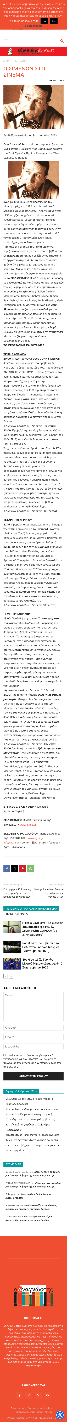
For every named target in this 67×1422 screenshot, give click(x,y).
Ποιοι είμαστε (17, 1408)
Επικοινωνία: (22, 1372)
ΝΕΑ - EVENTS (20, 60)
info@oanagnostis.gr (41, 1372)
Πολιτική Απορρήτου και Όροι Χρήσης (33, 1411)
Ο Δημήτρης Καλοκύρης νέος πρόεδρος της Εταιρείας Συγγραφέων (17, 893)
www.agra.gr (35, 838)
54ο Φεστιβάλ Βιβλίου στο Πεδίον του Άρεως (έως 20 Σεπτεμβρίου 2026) (40, 947)
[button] (5, 41)
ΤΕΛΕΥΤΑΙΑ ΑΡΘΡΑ (16, 913)
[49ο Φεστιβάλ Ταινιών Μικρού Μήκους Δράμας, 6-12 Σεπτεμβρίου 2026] (12, 964)
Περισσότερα (33, 1365)
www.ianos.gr (28, 824)
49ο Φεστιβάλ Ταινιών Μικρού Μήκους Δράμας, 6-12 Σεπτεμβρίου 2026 (42, 963)
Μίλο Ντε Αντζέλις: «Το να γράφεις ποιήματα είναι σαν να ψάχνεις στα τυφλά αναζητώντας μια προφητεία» (32, 1145)
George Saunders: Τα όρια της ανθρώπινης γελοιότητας (49, 893)
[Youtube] (47, 1395)
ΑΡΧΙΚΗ (6, 60)
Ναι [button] (44, 21)
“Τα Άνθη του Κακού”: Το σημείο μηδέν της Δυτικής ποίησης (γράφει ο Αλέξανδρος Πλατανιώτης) (30, 1124)
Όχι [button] (53, 21)
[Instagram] (28, 1395)
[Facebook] (6, 868)
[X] (14, 868)
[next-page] (11, 976)
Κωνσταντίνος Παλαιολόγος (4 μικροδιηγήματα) (32, 1134)
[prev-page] (5, 976)
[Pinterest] (22, 868)
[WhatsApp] (30, 868)
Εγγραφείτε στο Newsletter (40, 1408)
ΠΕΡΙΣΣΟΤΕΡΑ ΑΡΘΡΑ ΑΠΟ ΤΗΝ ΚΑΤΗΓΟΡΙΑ (31, 908)
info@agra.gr (11, 842)
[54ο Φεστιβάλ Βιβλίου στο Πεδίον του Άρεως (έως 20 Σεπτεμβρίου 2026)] (12, 947)
